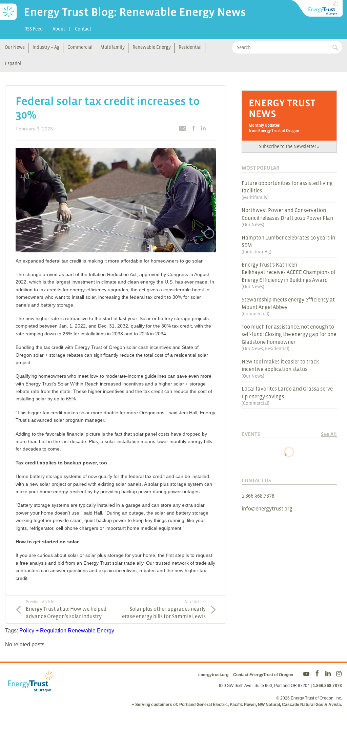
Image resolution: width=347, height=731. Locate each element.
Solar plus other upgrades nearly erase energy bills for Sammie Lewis (164, 609)
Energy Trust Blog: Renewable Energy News (135, 11)
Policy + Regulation (42, 630)
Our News (15, 47)
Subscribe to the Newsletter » (289, 146)
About (59, 29)
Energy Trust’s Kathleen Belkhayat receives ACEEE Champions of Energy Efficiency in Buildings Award (289, 272)
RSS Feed (33, 29)
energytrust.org (213, 674)
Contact (83, 29)
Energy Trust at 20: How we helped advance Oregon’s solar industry (66, 609)
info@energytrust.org (267, 508)
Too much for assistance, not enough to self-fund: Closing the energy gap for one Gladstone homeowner (289, 334)
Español (13, 63)
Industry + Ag (46, 47)
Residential (190, 47)
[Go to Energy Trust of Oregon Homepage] (316, 8)
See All (329, 434)
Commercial (80, 47)
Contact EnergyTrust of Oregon (263, 674)
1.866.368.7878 (258, 496)
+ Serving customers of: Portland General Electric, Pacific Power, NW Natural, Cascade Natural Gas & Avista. (237, 704)
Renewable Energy (151, 47)
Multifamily (112, 47)
